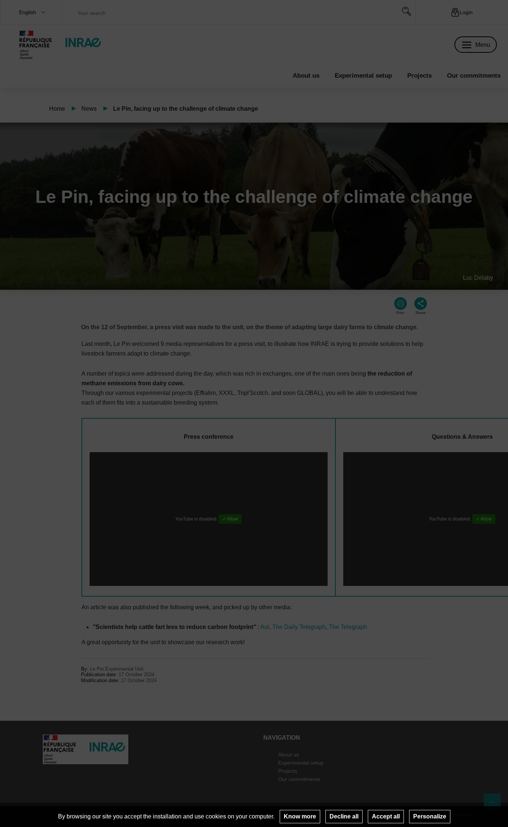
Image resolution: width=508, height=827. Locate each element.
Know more (300, 816)
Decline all (344, 816)
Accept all (386, 816)
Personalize (429, 816)
